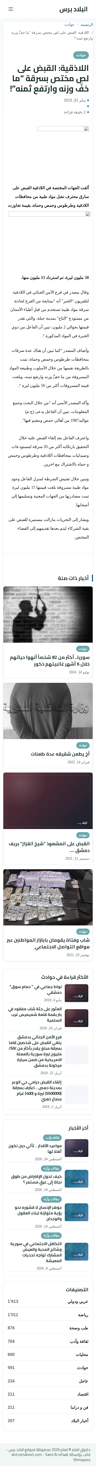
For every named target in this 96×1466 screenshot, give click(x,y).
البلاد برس (73, 9)
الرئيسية (87, 25)
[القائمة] (10, 9)
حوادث (69, 25)
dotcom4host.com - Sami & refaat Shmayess (51, 1457)
